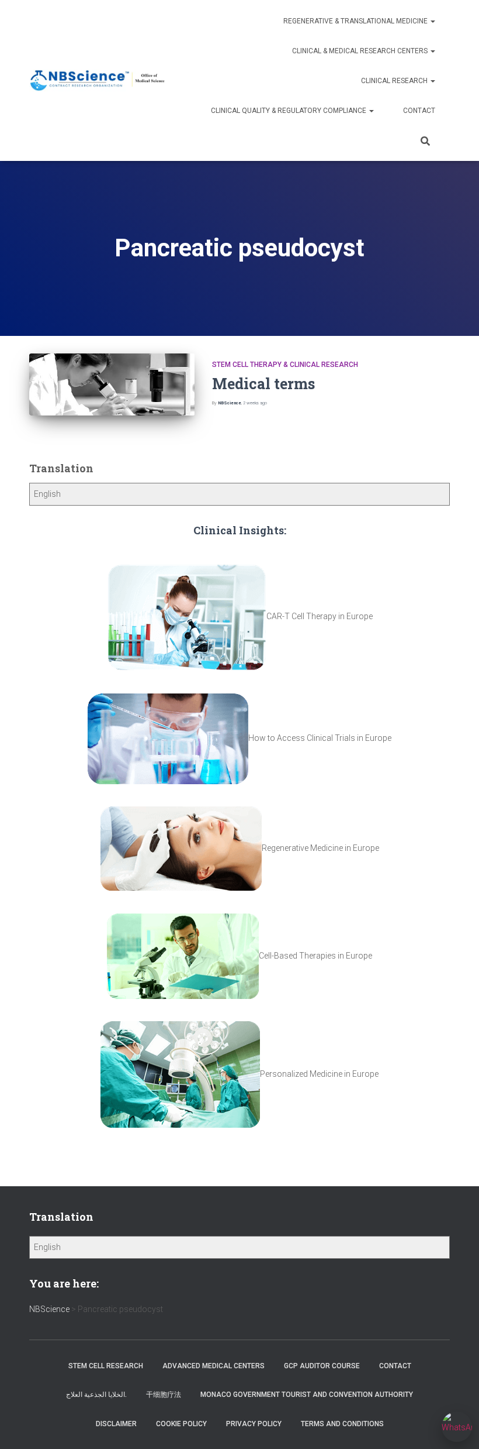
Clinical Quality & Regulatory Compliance (289, 111)
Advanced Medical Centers (213, 1366)
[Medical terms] (112, 384)
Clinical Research (395, 81)
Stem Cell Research (105, 1366)
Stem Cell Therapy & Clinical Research (285, 364)
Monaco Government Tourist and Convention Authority (306, 1394)
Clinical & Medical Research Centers (360, 51)
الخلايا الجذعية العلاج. (96, 1394)
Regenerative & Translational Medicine (356, 21)
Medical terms (263, 383)
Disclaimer (116, 1424)
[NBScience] (97, 80)
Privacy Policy (254, 1424)
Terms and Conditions (342, 1424)
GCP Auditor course (322, 1366)
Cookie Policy (181, 1424)
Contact (419, 111)
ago (255, 403)
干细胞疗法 (163, 1394)
